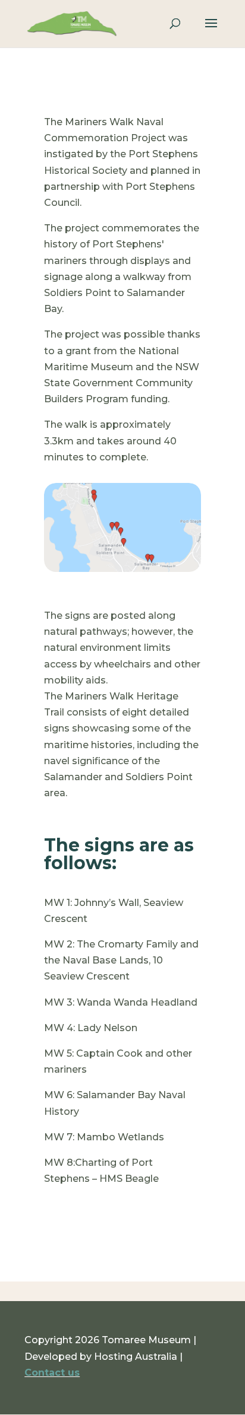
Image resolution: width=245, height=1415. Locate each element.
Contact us (52, 1372)
